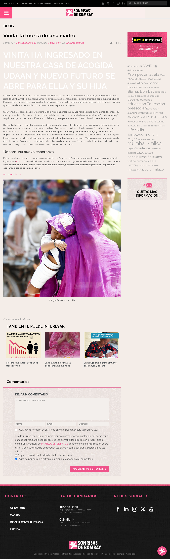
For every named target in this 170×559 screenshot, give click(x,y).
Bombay (147, 91)
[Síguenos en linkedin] (126, 509)
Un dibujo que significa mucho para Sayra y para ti (100, 364)
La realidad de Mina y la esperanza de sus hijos (58, 364)
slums (157, 157)
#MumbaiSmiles (135, 70)
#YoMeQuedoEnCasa (138, 83)
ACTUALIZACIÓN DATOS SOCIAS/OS (34, 3)
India (152, 121)
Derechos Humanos (140, 99)
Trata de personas (74, 43)
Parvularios (141, 148)
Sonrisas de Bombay (25, 43)
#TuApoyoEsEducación (138, 79)
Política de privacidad (71, 554)
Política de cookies (92, 554)
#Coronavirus (133, 66)
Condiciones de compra (113, 554)
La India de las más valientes (153, 126)
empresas (145, 113)
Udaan (19, 161)
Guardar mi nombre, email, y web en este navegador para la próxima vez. (58, 429)
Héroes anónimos (138, 121)
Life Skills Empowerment (141, 132)
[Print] (111, 43)
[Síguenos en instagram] (134, 509)
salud (140, 152)
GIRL (147, 117)
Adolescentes (153, 87)
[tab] (30, 508)
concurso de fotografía (148, 96)
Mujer (132, 139)
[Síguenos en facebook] (118, 509)
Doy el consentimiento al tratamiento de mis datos (45, 455)
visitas (140, 169)
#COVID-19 (148, 66)
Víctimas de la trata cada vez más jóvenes (22, 364)
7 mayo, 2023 (54, 43)
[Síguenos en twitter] (143, 509)
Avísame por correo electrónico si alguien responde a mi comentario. (56, 459)
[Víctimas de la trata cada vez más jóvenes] (23, 345)
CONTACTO (8, 3)
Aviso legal (131, 554)
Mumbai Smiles (145, 143)
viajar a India (146, 165)
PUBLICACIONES (61, 3)
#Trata (163, 75)
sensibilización (140, 157)
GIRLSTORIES (159, 117)
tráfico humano (137, 161)
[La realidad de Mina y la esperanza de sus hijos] (62, 345)
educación (137, 103)
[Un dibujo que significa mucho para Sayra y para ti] (101, 345)
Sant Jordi (149, 153)
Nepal (130, 149)
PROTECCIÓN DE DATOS (55, 443)
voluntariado (154, 169)
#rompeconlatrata (12, 174)
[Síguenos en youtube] (151, 509)
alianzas (133, 91)
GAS (142, 117)
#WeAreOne (154, 79)
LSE (156, 135)
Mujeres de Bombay (146, 139)
